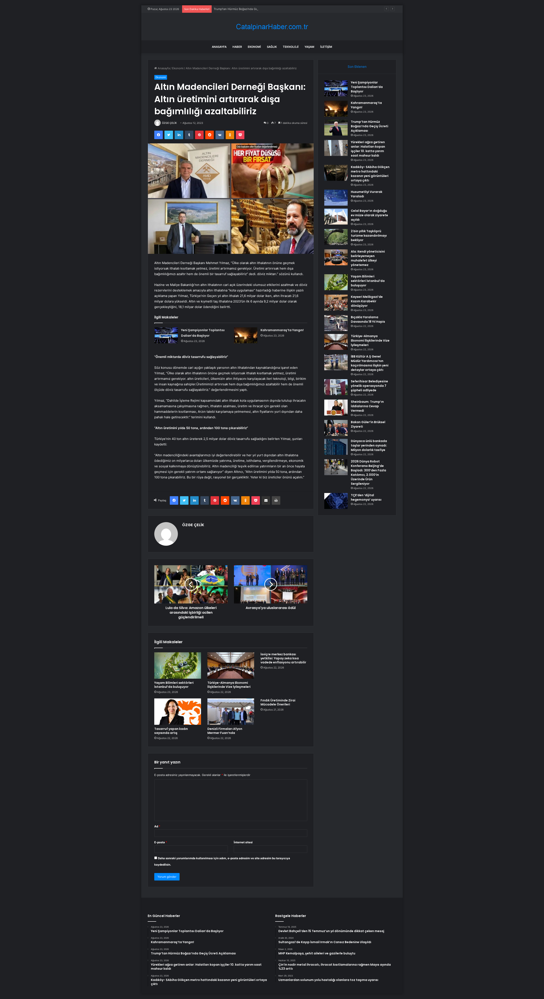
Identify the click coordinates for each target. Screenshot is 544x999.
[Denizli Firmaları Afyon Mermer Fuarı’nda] (230, 711)
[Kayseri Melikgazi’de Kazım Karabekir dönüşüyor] (336, 303)
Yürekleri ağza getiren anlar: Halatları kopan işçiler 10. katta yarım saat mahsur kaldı (368, 149)
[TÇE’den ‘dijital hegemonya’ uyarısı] (336, 501)
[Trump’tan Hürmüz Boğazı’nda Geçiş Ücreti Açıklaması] (336, 128)
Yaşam (309, 46)
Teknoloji (291, 46)
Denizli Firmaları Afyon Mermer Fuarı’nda (224, 731)
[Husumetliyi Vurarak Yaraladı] (336, 198)
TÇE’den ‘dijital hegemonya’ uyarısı (366, 497)
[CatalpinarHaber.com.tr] (272, 26)
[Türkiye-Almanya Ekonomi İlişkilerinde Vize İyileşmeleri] (230, 665)
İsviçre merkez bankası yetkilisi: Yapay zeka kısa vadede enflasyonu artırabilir (283, 658)
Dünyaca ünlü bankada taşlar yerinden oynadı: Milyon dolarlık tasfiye (369, 445)
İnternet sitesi (243, 842)
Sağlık (272, 46)
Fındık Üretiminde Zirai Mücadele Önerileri (278, 702)
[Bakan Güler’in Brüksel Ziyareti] (336, 428)
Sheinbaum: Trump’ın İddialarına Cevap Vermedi (367, 406)
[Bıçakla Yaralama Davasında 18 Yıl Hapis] (336, 323)
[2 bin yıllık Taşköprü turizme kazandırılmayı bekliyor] (336, 237)
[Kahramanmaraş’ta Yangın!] (245, 335)
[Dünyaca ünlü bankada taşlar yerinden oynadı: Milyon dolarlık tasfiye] (336, 447)
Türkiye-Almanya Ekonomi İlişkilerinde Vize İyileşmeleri (229, 685)
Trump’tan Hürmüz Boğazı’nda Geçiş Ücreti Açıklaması (249, 9)
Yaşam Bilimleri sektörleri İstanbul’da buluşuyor (174, 685)
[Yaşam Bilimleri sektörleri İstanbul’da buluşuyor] (177, 665)
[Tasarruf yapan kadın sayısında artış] (177, 711)
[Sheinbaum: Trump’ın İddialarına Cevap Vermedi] (336, 407)
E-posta (160, 842)
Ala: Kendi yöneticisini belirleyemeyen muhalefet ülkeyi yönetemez (368, 258)
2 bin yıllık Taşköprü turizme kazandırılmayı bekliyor (369, 235)
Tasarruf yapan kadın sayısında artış (171, 731)
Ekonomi (254, 46)
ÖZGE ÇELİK (169, 122)
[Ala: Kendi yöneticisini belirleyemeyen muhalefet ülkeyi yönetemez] (336, 257)
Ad (157, 826)
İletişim (326, 46)
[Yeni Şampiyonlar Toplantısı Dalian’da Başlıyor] (166, 335)
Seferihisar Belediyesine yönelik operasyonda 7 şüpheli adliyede (369, 385)
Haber (237, 46)
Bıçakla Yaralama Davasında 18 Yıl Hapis (368, 319)
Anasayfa (219, 46)
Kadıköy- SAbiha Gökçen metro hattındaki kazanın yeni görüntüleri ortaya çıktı (370, 173)
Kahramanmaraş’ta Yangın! (282, 330)
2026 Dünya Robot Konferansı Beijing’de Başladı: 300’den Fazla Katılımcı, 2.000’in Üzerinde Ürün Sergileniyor (368, 472)
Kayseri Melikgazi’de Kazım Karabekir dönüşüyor (367, 301)
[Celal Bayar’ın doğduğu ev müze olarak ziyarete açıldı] (336, 217)
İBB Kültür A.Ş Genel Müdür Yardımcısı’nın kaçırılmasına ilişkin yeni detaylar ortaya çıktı (369, 363)
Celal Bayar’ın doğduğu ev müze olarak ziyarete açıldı (369, 215)
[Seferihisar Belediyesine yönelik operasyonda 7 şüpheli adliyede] (336, 387)
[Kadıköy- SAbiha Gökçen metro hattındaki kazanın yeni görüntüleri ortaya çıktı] (336, 173)
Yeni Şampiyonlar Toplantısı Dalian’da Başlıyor (367, 86)
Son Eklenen (357, 67)
